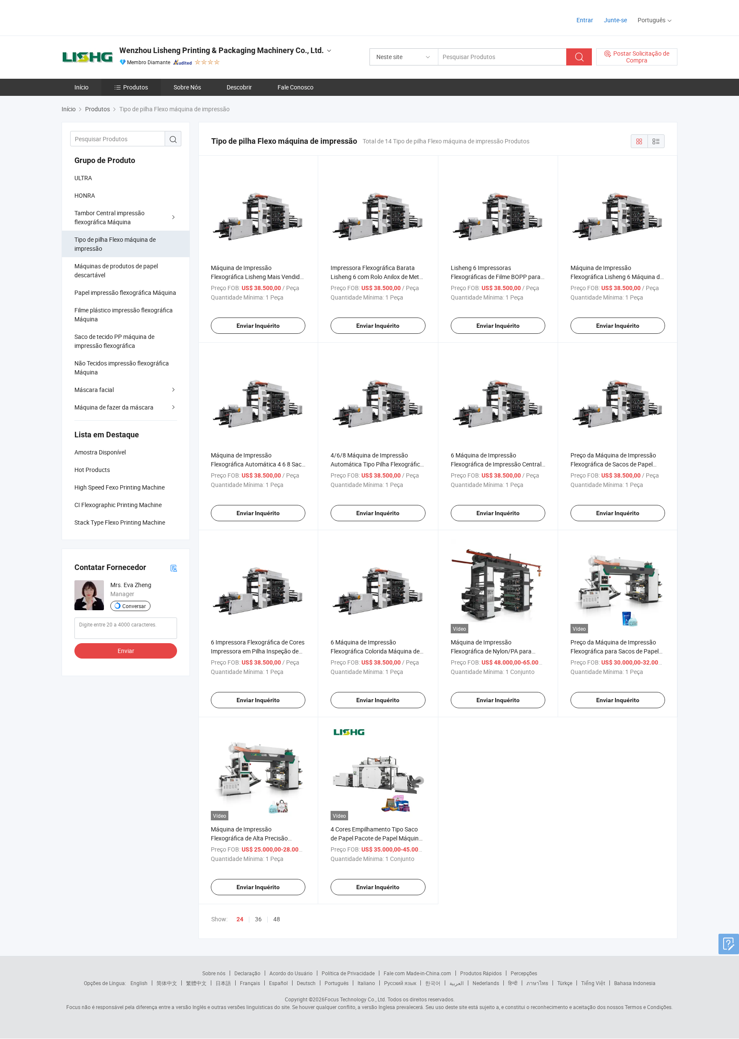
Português (337, 983)
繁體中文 (196, 983)
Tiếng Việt (593, 983)
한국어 (432, 983)
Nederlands (486, 983)
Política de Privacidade (348, 973)
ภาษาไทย (537, 983)
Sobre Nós (187, 87)
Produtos (135, 87)
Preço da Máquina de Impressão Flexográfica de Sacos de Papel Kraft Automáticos (613, 464)
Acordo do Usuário (291, 973)
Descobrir (239, 87)
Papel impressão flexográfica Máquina (125, 292)
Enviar (126, 651)
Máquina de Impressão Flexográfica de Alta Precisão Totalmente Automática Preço (250, 838)
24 (239, 919)
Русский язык (400, 983)
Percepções (524, 973)
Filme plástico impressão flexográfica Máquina (123, 314)
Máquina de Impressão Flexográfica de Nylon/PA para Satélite (491, 651)
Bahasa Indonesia (635, 983)
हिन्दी (512, 983)
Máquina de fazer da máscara (114, 407)
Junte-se (615, 20)
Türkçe (564, 983)
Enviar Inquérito (258, 325)
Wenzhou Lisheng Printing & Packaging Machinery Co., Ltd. (221, 50)
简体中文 (167, 983)
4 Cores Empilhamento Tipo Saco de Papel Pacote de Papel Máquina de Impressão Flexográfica (376, 838)
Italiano (366, 983)
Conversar (134, 606)
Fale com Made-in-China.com (417, 973)
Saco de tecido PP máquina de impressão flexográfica (114, 341)
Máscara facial (94, 390)
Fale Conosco (295, 87)
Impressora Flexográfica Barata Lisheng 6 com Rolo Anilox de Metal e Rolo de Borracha (377, 277)
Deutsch (306, 983)
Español (278, 983)
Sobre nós (213, 973)
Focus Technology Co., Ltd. (355, 999)
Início (81, 87)
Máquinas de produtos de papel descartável (116, 270)
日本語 (223, 983)
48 (276, 919)
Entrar (584, 20)
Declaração (247, 973)
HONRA (84, 195)
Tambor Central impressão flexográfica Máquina (109, 217)
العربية (456, 983)
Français (250, 983)
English (139, 983)
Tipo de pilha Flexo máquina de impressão (115, 243)
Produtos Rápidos (481, 973)
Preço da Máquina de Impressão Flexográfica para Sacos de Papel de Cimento (615, 651)
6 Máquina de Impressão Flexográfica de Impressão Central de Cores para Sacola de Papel (496, 464)
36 (258, 919)
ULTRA (83, 178)
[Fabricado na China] (116, 17)
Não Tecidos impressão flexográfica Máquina (121, 367)
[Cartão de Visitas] (173, 567)
